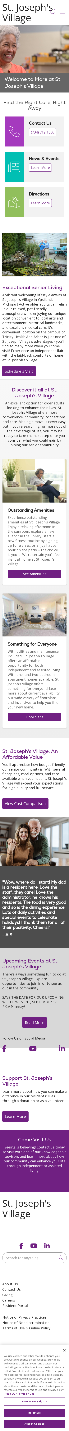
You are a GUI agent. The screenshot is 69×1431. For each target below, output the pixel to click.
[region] (34, 58)
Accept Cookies (35, 1423)
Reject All (34, 1412)
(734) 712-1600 (42, 132)
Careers (8, 1300)
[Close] (64, 1350)
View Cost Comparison (25, 803)
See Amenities (34, 573)
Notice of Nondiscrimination (25, 1322)
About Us (10, 1284)
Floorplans (34, 717)
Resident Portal (15, 1305)
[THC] (19, 1343)
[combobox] (34, 1257)
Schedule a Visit (19, 371)
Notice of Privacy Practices (24, 1317)
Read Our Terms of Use (19, 1393)
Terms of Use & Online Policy (26, 1328)
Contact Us (11, 1289)
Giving (7, 1294)
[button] (63, 10)
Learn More (40, 167)
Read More (34, 1022)
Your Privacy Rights (34, 1401)
